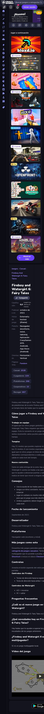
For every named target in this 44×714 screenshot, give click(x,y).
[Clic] (3, 61)
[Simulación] (3, 97)
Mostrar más (27, 257)
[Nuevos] (3, 19)
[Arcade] (3, 49)
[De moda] (3, 23)
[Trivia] (3, 101)
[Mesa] (3, 85)
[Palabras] (3, 89)
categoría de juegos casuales (25, 551)
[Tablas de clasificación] (3, 39)
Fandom (23, 363)
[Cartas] (3, 57)
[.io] (3, 81)
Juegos (15, 268)
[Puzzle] (3, 93)
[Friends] (4, 7)
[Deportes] (3, 69)
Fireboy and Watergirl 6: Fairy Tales (19, 276)
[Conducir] (3, 65)
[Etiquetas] (3, 107)
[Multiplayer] (3, 35)
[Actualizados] (3, 27)
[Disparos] (3, 73)
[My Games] (10, 7)
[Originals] (3, 31)
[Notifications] (17, 7)
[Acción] (3, 45)
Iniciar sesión (29, 7)
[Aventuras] (3, 53)
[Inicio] (3, 11)
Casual (23, 268)
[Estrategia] (3, 77)
